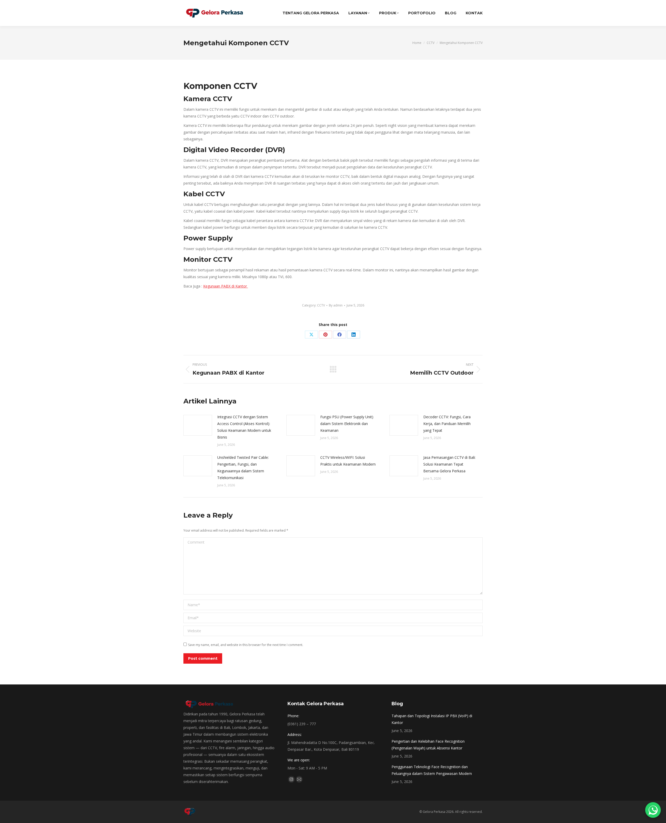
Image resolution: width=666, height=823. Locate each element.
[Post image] (197, 425)
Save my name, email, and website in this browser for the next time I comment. (245, 645)
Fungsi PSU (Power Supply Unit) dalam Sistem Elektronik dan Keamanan (346, 423)
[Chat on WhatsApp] (653, 810)
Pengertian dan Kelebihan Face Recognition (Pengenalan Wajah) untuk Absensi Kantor (428, 744)
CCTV (321, 305)
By (336, 305)
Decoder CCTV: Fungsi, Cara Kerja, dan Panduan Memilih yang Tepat (447, 423)
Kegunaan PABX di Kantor (225, 286)
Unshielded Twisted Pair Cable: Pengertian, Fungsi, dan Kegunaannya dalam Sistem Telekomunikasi (243, 467)
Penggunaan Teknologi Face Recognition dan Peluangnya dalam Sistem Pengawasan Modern (432, 770)
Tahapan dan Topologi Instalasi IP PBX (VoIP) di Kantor (432, 719)
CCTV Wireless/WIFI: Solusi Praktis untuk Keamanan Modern (348, 461)
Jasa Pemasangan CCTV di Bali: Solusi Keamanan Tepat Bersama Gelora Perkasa (449, 464)
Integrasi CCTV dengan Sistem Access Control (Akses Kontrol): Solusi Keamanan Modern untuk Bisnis (244, 427)
